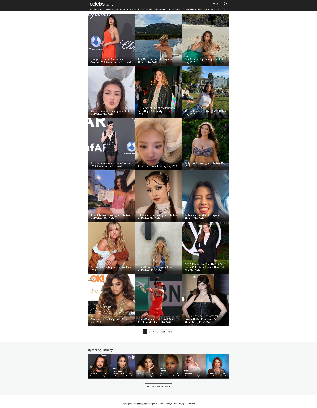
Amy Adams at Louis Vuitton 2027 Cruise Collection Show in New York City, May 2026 (205, 267)
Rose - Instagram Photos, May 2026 (157, 166)
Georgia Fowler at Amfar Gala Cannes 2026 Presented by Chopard (110, 60)
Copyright (182, 403)
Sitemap (191, 403)
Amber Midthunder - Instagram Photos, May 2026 (202, 216)
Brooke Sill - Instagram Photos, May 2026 (110, 268)
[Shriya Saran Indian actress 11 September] (217, 366)
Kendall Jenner (111, 9)
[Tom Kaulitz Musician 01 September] (99, 366)
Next (170, 331)
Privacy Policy (170, 403)
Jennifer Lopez (96, 9)
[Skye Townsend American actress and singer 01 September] (123, 366)
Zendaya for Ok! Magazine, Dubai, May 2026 (109, 320)
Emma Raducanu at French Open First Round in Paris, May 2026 (156, 320)
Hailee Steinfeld (145, 9)
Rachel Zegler (174, 9)
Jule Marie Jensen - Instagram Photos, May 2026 (154, 60)
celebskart (142, 403)
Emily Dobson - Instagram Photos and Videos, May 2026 (156, 268)
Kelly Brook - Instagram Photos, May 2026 (205, 164)
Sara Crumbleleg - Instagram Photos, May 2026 (205, 60)
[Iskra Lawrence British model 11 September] (194, 366)
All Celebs (217, 3)
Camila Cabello (189, 9)
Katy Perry (222, 9)
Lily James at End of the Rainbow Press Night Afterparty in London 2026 (156, 111)
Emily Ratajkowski (128, 9)
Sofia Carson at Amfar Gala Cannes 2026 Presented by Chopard (110, 164)
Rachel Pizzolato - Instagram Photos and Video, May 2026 (111, 112)
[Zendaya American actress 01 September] (146, 366)
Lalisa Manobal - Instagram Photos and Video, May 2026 (157, 216)
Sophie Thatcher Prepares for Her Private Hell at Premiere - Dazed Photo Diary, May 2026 (204, 319)
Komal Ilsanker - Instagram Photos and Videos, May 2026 (110, 216)
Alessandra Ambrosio (207, 9)
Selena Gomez (160, 9)
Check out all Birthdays (158, 386)
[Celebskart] (101, 3)
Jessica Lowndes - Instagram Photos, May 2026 (205, 112)
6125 (163, 331)
